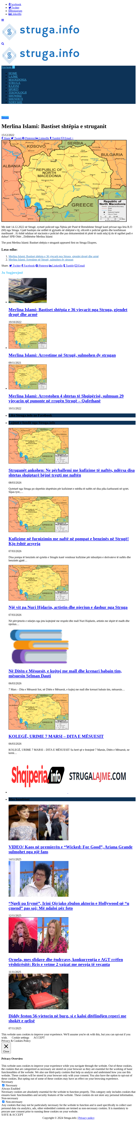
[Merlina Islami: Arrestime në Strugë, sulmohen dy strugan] (28, 347)
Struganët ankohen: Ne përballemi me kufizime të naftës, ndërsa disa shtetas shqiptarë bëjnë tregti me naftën (72, 472)
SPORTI (13, 89)
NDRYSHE (15, 102)
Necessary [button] (7, 1081)
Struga (5, 117)
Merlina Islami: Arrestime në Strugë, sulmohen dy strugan (41, 259)
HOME (13, 73)
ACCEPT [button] (39, 1037)
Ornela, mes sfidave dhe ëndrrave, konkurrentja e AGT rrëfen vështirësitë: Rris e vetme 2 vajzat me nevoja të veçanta (66, 962)
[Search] (2, 43)
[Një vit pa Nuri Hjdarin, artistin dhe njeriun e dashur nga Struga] (38, 599)
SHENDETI (16, 98)
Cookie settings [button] (20, 1037)
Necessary (11, 1085)
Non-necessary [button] (9, 1098)
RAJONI (14, 86)
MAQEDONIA (18, 79)
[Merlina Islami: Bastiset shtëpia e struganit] (64, 220)
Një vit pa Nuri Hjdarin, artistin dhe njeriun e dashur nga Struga (68, 607)
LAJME (13, 76)
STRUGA (14, 82)
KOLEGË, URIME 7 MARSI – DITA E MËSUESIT (56, 736)
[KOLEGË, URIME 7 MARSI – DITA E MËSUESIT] (38, 728)
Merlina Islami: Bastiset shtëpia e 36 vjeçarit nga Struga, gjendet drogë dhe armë (54, 256)
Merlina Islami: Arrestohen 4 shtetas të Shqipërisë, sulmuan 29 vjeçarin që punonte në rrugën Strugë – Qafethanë (66, 398)
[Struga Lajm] (41, 40)
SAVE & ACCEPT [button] (12, 1114)
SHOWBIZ (15, 95)
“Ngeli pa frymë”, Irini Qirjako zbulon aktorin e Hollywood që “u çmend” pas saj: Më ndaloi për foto (69, 905)
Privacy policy (86, 1117)
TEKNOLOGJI (18, 92)
